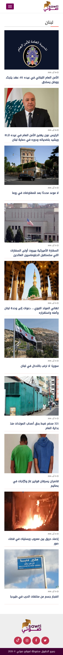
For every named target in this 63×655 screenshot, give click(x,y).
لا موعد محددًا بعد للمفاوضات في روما (35, 193)
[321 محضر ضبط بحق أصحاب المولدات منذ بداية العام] (31, 396)
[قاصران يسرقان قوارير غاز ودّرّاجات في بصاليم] (31, 454)
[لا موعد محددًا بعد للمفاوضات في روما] (31, 165)
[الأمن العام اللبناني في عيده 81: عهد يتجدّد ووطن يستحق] (31, 50)
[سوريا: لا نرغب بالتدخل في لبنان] (31, 338)
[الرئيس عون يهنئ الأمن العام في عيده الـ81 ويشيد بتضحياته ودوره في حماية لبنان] (31, 108)
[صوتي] (31, 626)
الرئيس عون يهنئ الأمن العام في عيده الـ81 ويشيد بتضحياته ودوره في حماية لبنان (32, 137)
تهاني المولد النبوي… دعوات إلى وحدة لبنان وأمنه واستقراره (31, 310)
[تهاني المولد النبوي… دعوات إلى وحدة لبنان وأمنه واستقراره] (31, 281)
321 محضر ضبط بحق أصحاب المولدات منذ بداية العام (34, 426)
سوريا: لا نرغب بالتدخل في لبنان (40, 366)
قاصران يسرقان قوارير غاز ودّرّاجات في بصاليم (36, 483)
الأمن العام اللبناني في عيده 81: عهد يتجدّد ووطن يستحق (32, 80)
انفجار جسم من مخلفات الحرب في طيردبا (34, 596)
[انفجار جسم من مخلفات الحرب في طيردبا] (31, 569)
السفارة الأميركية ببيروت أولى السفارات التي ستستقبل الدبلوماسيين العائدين (34, 253)
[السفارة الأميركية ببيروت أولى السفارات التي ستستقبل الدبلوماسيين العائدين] (31, 223)
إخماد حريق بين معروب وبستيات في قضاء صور (33, 541)
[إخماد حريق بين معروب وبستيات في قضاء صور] (31, 511)
